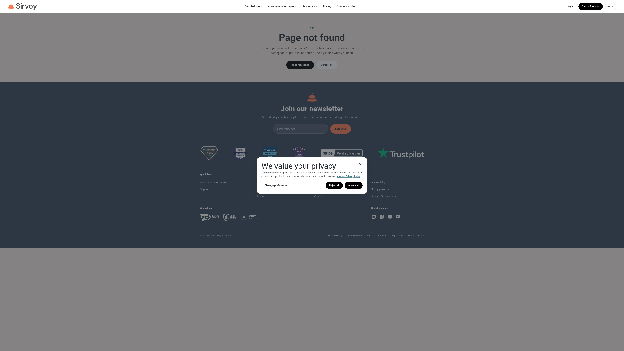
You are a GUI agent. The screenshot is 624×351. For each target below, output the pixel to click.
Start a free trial (590, 6)
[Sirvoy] (22, 6)
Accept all (353, 185)
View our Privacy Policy (348, 176)
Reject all (334, 185)
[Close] (360, 164)
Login (570, 6)
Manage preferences (276, 185)
